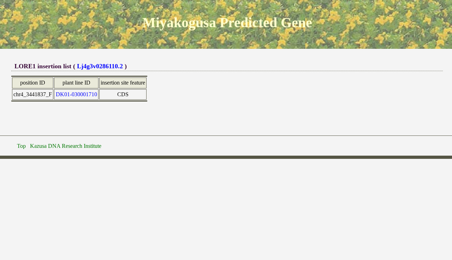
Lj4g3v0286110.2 (100, 66)
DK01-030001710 (76, 94)
